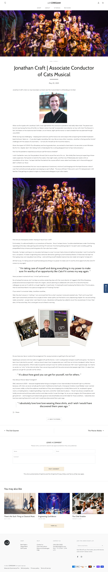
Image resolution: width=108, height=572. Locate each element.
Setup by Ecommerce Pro (11, 568)
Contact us (40, 544)
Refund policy (25, 568)
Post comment (54, 469)
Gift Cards (24, 548)
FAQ (38, 550)
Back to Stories (55, 419)
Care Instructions (42, 546)
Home (51, 61)
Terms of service (46, 568)
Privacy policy (35, 568)
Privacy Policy (61, 474)
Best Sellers (24, 544)
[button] (5, 3)
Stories (56, 61)
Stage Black (24, 546)
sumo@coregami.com (59, 546)
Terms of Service (74, 474)
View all (54, 525)
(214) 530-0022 (58, 544)
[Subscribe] (103, 545)
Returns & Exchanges (43, 548)
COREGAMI (12, 565)
